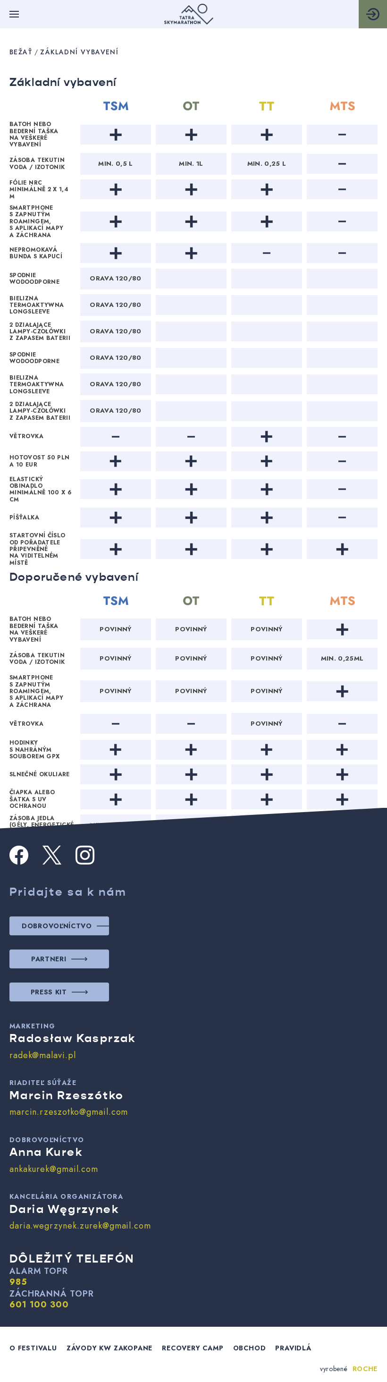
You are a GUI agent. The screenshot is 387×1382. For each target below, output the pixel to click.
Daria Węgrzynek (64, 1209)
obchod (249, 1348)
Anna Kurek (46, 1152)
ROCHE (365, 1369)
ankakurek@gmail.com (53, 1169)
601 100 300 (39, 1305)
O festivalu (33, 1348)
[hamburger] (14, 14)
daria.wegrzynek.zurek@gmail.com (80, 1226)
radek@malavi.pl (42, 1055)
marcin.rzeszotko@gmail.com (68, 1112)
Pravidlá (293, 1348)
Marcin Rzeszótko (66, 1095)
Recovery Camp (192, 1348)
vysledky (373, 13)
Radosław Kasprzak (72, 1038)
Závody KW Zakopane (109, 1348)
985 (18, 1282)
